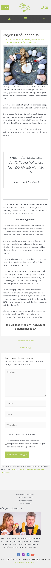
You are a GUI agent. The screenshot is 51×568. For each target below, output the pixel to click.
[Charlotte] (42, 7)
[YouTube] (33, 554)
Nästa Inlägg (25, 347)
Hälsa (27, 39)
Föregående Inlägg (25, 341)
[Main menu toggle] (25, 18)
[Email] (46, 7)
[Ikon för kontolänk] (9, 19)
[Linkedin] (28, 554)
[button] (5, 7)
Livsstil (34, 39)
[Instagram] (23, 554)
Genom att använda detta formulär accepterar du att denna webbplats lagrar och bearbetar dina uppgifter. (26, 444)
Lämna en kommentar (13, 39)
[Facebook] (18, 554)
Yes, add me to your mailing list (21, 434)
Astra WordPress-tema (25, 562)
